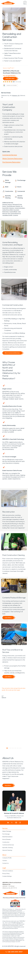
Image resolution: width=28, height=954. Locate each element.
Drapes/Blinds (13, 211)
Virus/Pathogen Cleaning (13, 206)
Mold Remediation (7, 836)
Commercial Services (9, 155)
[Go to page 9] (21, 748)
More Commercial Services (12, 353)
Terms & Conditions (7, 871)
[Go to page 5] (14, 748)
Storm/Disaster (6, 839)
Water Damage (6, 831)
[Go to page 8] (19, 748)
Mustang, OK (15, 95)
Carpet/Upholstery (20, 208)
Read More (8, 785)
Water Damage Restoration (12, 158)
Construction (5, 842)
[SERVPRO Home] (8, 3)
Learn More (8, 617)
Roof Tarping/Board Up (14, 213)
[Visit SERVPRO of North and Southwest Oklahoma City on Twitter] (12, 822)
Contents (15, 215)
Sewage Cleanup (7, 204)
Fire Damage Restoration (11, 162)
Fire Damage (6, 834)
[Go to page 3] (10, 748)
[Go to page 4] (12, 748)
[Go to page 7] (17, 748)
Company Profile (6, 858)
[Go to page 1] (7, 748)
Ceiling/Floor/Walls (7, 210)
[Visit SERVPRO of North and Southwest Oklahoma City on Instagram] (16, 822)
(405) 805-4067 (9, 78)
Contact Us (5, 863)
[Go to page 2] (9, 748)
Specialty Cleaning (7, 847)
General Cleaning (7, 850)
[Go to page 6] (16, 748)
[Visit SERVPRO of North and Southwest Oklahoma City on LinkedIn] (8, 822)
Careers (4, 860)
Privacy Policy (6, 873)
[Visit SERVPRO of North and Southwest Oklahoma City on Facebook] (20, 822)
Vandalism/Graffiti (7, 215)
